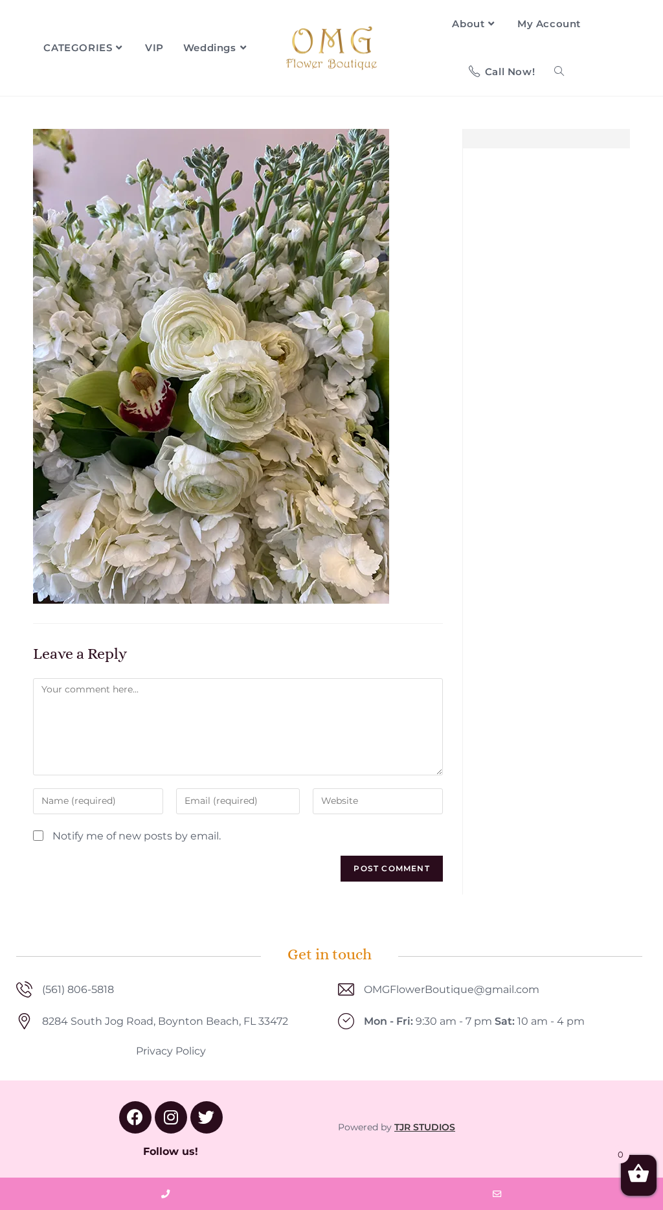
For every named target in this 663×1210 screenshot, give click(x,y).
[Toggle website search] (559, 72)
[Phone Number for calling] (166, 1194)
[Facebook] (135, 1117)
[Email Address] (497, 1194)
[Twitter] (206, 1117)
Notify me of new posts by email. (136, 836)
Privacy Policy (171, 1051)
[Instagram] (171, 1117)
